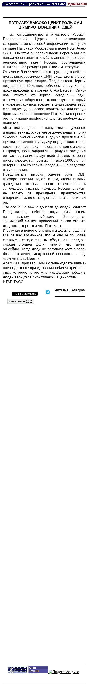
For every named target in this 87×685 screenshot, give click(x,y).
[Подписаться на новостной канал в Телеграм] (70, 295)
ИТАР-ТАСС (13, 282)
